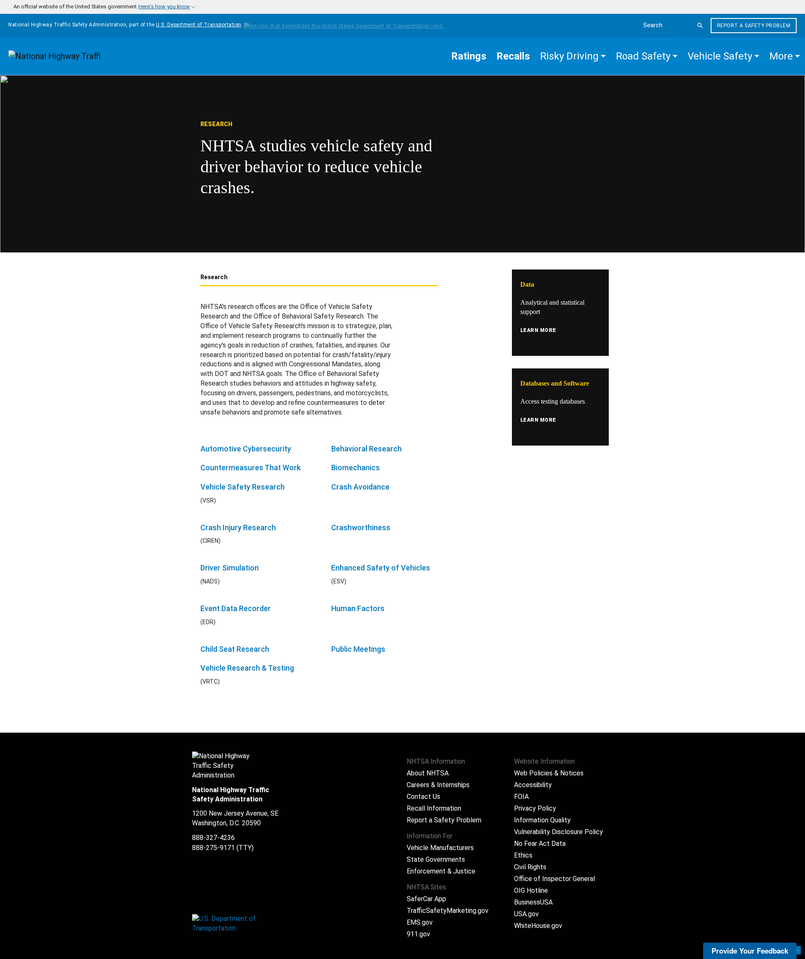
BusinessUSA (533, 902)
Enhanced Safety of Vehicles (380, 567)
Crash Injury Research (238, 527)
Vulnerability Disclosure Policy (558, 832)
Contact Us (423, 797)
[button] (573, 56)
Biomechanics (355, 467)
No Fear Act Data (540, 844)
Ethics (523, 855)
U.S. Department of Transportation (199, 25)
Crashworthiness (360, 527)
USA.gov (526, 914)
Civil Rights (530, 867)
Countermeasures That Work (250, 467)
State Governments (436, 859)
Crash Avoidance (360, 486)
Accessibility (533, 785)
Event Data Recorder (235, 608)
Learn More (538, 330)
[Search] (700, 25)
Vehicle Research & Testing (247, 668)
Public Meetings (358, 649)
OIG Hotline (531, 890)
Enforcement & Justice (441, 871)
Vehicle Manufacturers (440, 848)
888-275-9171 (213, 848)
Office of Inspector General (554, 879)
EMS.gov (420, 922)
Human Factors (357, 608)
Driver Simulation (229, 567)
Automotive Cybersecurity (245, 448)
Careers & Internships (438, 785)
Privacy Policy (535, 808)
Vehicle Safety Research (242, 486)
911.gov (418, 934)
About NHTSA (428, 773)
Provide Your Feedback (750, 951)
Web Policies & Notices (549, 773)
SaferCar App (426, 899)
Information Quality (542, 820)
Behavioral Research (366, 448)
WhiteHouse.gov (538, 926)
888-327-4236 (213, 838)
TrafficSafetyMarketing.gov (447, 911)
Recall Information (434, 808)
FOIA (521, 797)
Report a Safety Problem (754, 26)
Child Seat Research (234, 649)
